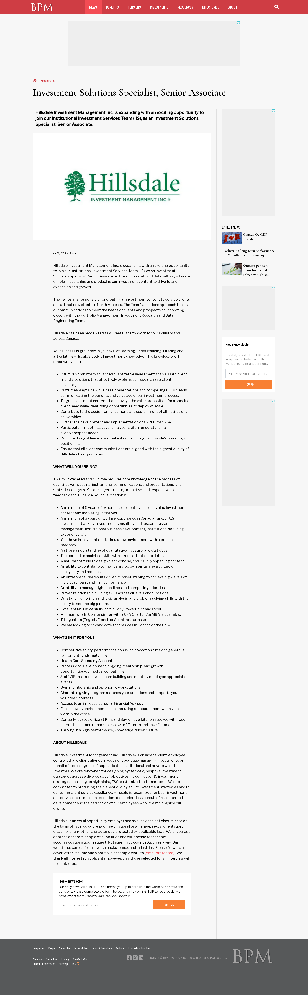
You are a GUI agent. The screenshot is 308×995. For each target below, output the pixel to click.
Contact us (51, 959)
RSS (74, 964)
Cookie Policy (80, 959)
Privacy (65, 959)
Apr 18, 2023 (59, 253)
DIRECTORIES (210, 7)
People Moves (48, 80)
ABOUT (232, 7)
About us (37, 959)
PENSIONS (134, 7)
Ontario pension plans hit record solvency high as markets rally (255, 270)
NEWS (93, 7)
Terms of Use (80, 948)
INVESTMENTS (159, 7)
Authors (120, 948)
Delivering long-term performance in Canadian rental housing (249, 253)
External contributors (139, 948)
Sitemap (63, 964)
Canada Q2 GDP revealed (255, 236)
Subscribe (64, 948)
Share (73, 253)
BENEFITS (112, 7)
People (51, 948)
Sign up (169, 904)
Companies (39, 948)
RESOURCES (185, 7)
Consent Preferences (44, 964)
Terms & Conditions (101, 948)
